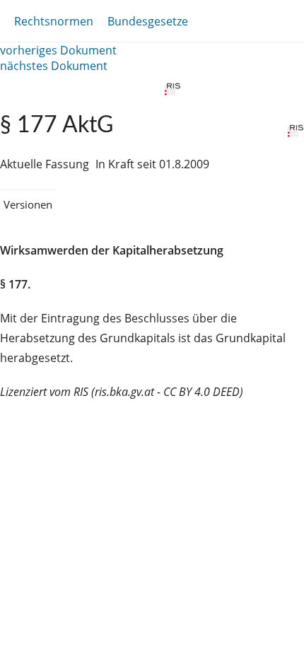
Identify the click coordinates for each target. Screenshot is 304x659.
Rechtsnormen (53, 21)
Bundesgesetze (147, 21)
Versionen (28, 204)
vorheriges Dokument (58, 50)
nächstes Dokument (53, 66)
